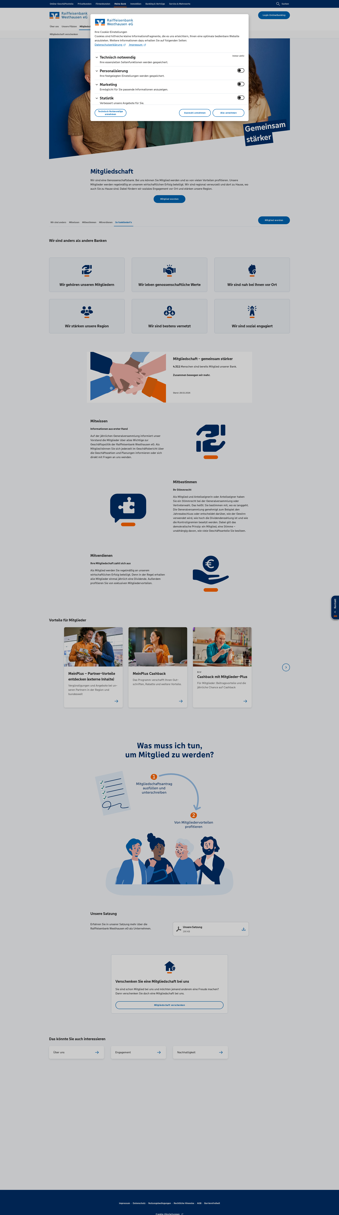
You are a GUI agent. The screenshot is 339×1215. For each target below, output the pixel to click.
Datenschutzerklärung (109, 44)
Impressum (135, 44)
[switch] (240, 70)
